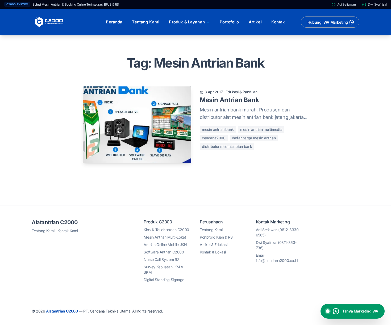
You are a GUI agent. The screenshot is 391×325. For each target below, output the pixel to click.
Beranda (114, 21)
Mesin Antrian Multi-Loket (165, 237)
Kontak (278, 21)
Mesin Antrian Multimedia (261, 129)
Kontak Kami (67, 230)
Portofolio (229, 21)
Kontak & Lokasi (213, 252)
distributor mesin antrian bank (227, 146)
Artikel (255, 21)
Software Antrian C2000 (164, 252)
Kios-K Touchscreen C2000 (166, 229)
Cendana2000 (214, 138)
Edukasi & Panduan (241, 92)
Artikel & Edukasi (213, 244)
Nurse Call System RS (161, 259)
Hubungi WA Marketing (327, 22)
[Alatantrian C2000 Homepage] (49, 22)
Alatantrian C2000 (54, 222)
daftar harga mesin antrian (254, 138)
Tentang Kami (145, 21)
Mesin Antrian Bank (229, 100)
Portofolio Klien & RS (216, 237)
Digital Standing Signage (164, 279)
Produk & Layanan (187, 21)
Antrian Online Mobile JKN (165, 244)
